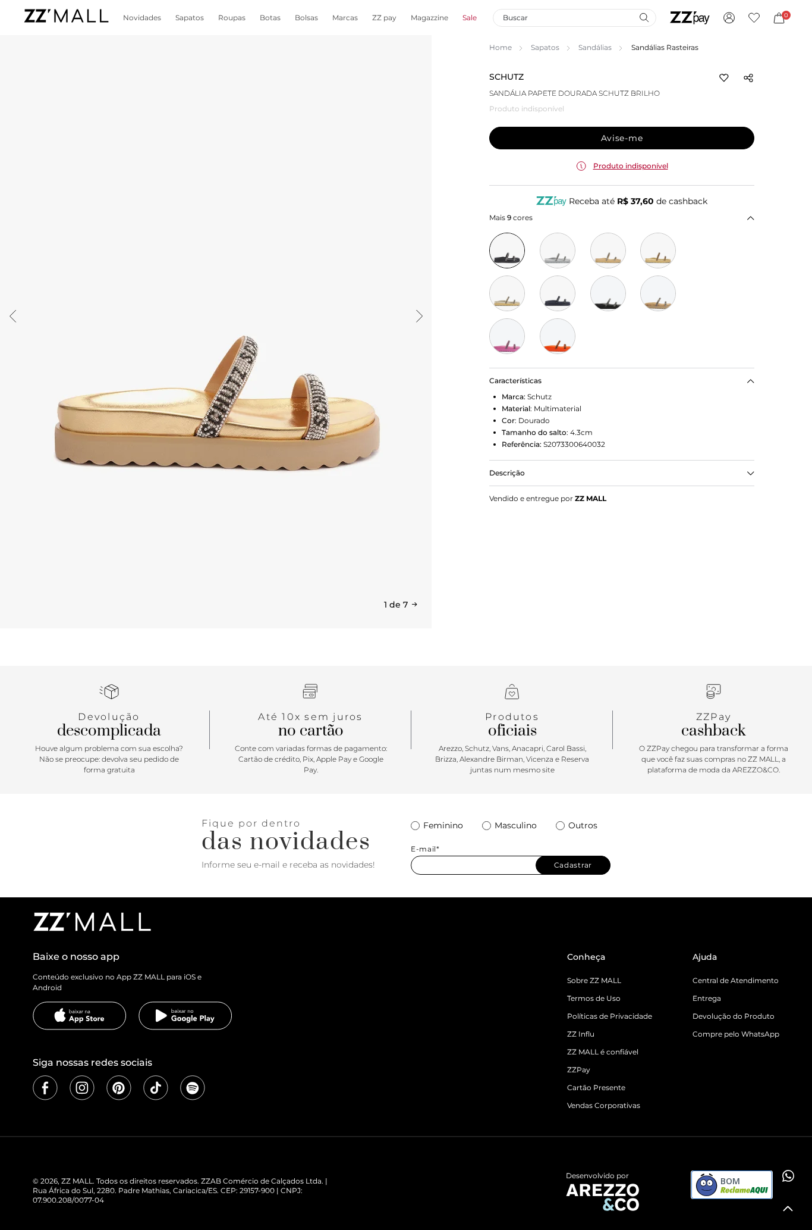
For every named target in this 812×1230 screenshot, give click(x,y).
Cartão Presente (596, 1087)
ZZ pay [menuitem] (384, 18)
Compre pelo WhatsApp (736, 1033)
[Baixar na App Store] (80, 1015)
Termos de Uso (594, 998)
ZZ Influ (580, 1033)
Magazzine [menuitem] (429, 18)
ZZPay (578, 1069)
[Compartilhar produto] (748, 78)
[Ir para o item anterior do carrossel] (12, 315)
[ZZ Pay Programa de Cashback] (690, 17)
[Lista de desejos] (754, 18)
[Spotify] (192, 1087)
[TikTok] (155, 1087)
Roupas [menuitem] (232, 18)
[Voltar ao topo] (788, 1208)
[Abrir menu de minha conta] (729, 18)
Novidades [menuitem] (142, 18)
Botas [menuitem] (270, 18)
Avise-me (622, 138)
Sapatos (545, 47)
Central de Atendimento (736, 980)
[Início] (66, 17)
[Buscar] (643, 17)
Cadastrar (573, 864)
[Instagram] (82, 1087)
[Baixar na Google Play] (185, 1015)
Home (500, 47)
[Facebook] (45, 1087)
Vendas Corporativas (603, 1105)
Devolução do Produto (734, 1016)
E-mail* (425, 849)
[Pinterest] (118, 1087)
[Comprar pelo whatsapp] (788, 1176)
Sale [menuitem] (469, 18)
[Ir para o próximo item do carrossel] (419, 315)
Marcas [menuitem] (345, 18)
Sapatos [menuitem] (189, 18)
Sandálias (595, 47)
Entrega (707, 998)
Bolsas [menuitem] (306, 18)
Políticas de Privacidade (609, 1016)
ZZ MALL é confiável (602, 1051)
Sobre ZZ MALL (594, 980)
